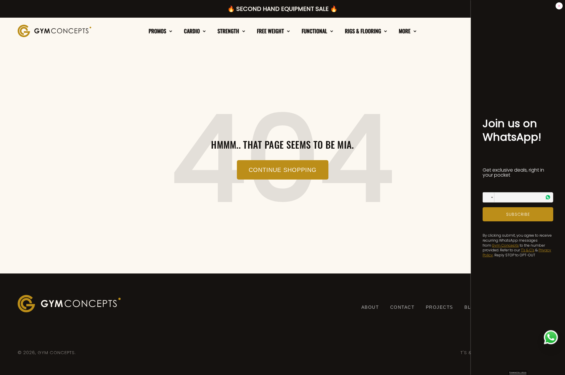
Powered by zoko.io (517, 372)
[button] (488, 197)
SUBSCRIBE (518, 214)
